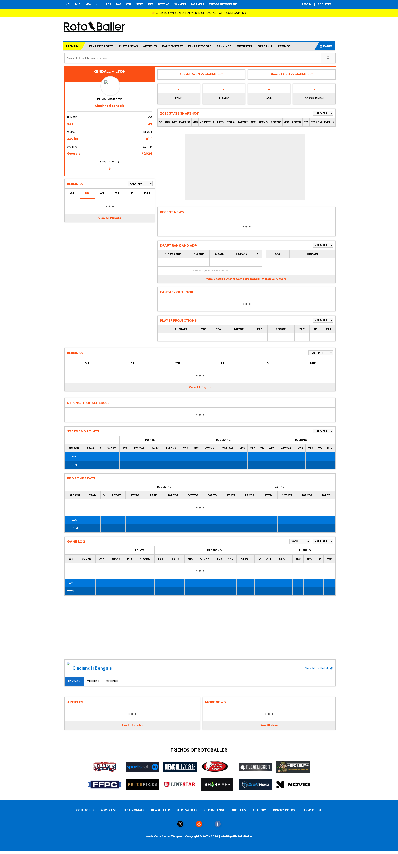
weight (72, 132)
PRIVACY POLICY (284, 810)
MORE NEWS (215, 702)
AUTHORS (259, 810)
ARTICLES (150, 46)
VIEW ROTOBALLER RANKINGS (210, 270)
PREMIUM (72, 46)
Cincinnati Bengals (200, 668)
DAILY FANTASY (172, 46)
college (72, 147)
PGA (108, 4)
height (147, 132)
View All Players (109, 218)
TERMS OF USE (312, 810)
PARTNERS (197, 4)
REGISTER (325, 4)
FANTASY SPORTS (101, 46)
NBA (88, 4)
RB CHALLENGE (214, 810)
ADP (269, 98)
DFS (150, 4)
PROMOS (284, 46)
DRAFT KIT (265, 46)
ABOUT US (238, 810)
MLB (77, 4)
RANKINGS (224, 46)
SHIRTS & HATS (187, 810)
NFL (68, 4)
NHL (98, 4)
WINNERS (180, 4)
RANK (178, 98)
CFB (128, 4)
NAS (118, 4)
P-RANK (224, 98)
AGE (149, 117)
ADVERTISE (108, 810)
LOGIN (306, 4)
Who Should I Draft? (220, 279)
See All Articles (132, 725)
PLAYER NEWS (128, 46)
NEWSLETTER (160, 810)
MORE (139, 4)
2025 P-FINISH (314, 98)
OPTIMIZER (244, 46)
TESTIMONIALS (133, 810)
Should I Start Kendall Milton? (291, 74)
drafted (146, 147)
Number (72, 117)
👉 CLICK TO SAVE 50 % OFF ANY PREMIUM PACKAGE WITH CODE (199, 12)
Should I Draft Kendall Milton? (201, 74)
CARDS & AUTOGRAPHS (223, 4)
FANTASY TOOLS (199, 46)
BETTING (163, 4)
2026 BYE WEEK (109, 162)
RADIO (327, 46)
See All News (269, 725)
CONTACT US (85, 810)
